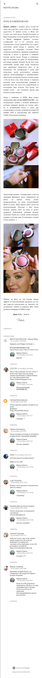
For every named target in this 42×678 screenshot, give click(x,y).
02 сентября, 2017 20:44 (23, 455)
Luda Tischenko (16, 481)
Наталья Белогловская (18, 400)
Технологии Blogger (23, 668)
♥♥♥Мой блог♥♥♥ (16, 462)
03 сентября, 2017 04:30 (19, 482)
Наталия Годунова (17, 533)
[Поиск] (37, 3)
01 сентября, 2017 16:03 (25, 355)
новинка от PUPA (18, 309)
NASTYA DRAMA (11, 7)
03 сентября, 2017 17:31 (25, 441)
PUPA (25, 97)
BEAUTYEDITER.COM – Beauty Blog (24, 339)
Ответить (13, 364)
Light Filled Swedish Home (29, 350)
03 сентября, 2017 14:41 (18, 535)
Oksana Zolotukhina (17, 429)
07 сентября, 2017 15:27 (25, 580)
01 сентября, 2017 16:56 (24, 384)
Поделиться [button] (7, 328)
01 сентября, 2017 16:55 (25, 368)
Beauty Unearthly (16, 567)
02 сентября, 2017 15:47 (18, 431)
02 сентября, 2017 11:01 (24, 415)
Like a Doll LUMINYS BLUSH (23, 100)
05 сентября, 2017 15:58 (18, 568)
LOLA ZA (13, 368)
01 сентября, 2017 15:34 (18, 341)
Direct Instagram (14, 39)
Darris (12, 455)
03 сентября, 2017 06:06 (19, 508)
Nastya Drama (21, 353)
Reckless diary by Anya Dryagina (22, 506)
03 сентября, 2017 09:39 (25, 467)
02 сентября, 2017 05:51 (18, 402)
